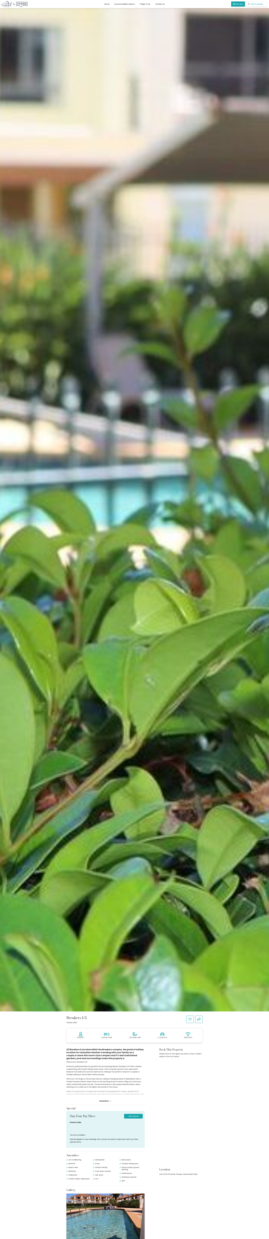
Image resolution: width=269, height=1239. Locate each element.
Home (106, 4)
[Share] (199, 1019)
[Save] (190, 1019)
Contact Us (160, 4)
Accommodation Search (124, 4)
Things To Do (145, 4)
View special (133, 1116)
